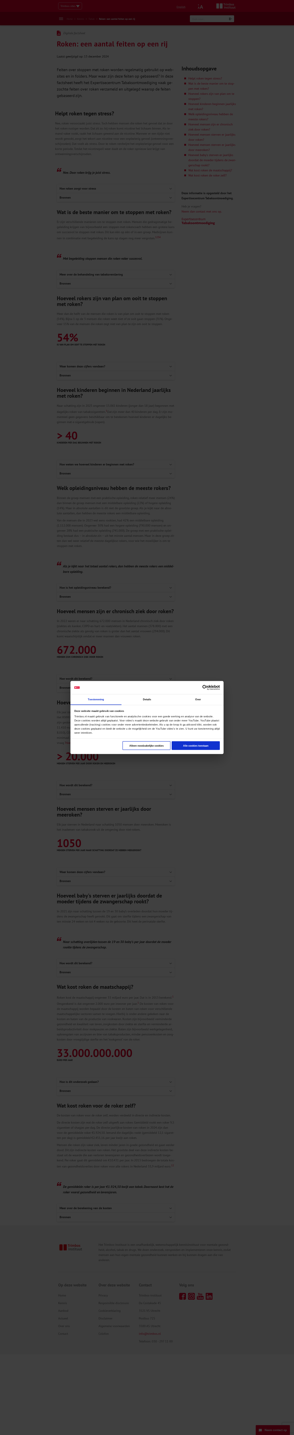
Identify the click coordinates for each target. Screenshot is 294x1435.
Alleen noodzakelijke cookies (146, 745)
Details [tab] (147, 699)
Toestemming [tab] (96, 699)
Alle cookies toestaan (195, 745)
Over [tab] (198, 699)
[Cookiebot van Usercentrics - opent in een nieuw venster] (205, 687)
